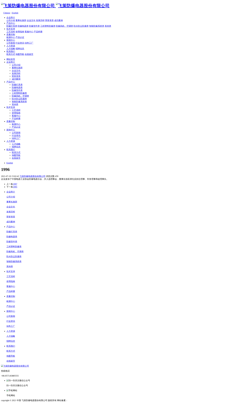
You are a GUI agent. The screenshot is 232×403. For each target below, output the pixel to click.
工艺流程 (10, 32)
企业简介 (10, 17)
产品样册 (38, 32)
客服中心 (29, 32)
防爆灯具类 (11, 26)
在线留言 (29, 54)
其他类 (108, 26)
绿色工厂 (29, 43)
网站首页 (10, 59)
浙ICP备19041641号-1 (78, 400)
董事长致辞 (21, 20)
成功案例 (58, 20)
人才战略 (10, 48)
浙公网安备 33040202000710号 (104, 400)
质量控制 (10, 34)
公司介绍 (10, 20)
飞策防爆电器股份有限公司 (32, 176)
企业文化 (31, 20)
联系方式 (10, 54)
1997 (15, 184)
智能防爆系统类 (96, 26)
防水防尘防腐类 (81, 26)
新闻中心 (10, 40)
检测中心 (10, 37)
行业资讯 (20, 43)
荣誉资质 (49, 20)
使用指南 (20, 32)
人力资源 (10, 46)
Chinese (6, 13)
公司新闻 (10, 43)
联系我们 (10, 51)
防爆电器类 (23, 26)
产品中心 (10, 23)
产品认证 (20, 37)
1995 (15, 187)
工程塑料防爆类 (47, 26)
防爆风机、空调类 (64, 26)
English (15, 13)
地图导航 (20, 54)
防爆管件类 (34, 26)
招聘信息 (20, 48)
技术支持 (10, 29)
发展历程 (40, 20)
